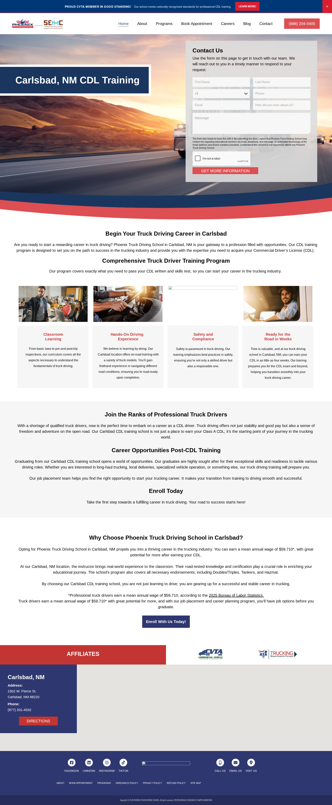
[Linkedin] (89, 762)
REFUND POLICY (176, 783)
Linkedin (89, 770)
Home (123, 24)
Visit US (251, 770)
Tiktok (123, 770)
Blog (247, 24)
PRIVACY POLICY (152, 783)
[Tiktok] (123, 762)
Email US (235, 770)
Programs (164, 24)
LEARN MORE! (247, 6)
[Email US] (235, 762)
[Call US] (220, 762)
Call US (220, 770)
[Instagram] (107, 762)
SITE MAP (195, 783)
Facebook (71, 770)
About (142, 24)
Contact (266, 24)
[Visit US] (251, 762)
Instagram (107, 770)
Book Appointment (196, 24)
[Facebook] (72, 762)
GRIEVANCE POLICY (127, 783)
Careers (228, 24)
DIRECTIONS (38, 721)
